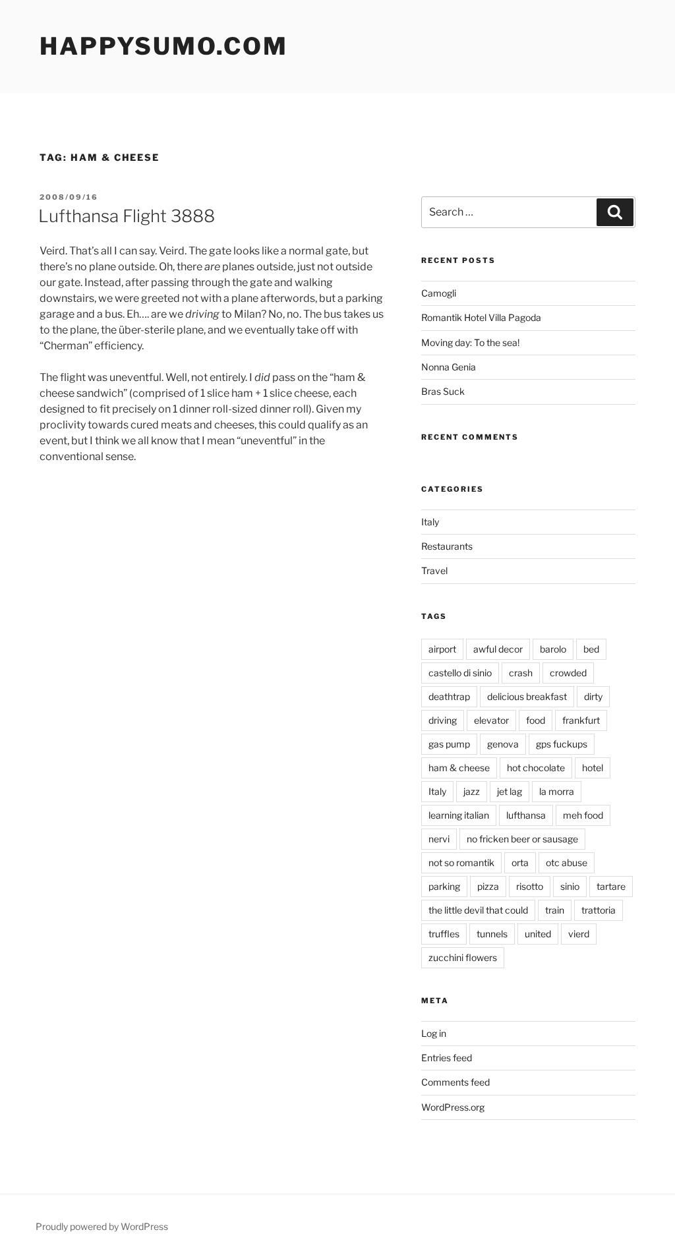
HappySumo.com (163, 46)
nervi (439, 838)
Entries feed (446, 1057)
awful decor (498, 649)
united (538, 933)
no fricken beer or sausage (522, 838)
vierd (578, 933)
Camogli (438, 293)
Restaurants (447, 546)
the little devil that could (478, 910)
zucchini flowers (462, 957)
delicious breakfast (527, 696)
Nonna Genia (448, 366)
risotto (529, 886)
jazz (471, 791)
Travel (434, 570)
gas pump (449, 743)
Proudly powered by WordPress (102, 1226)
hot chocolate (536, 767)
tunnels (492, 933)
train (554, 910)
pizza (488, 886)
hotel (592, 767)
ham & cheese (459, 767)
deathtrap (449, 696)
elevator (491, 720)
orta (520, 862)
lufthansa (526, 815)
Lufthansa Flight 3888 (126, 216)
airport (442, 649)
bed (591, 649)
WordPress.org (452, 1107)
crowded (568, 672)
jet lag (509, 791)
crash (521, 672)
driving (442, 720)
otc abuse (566, 862)
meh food (583, 815)
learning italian (458, 815)
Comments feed (455, 1082)
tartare (611, 886)
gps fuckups (561, 743)
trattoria (598, 910)
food (535, 720)
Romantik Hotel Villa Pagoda (481, 317)
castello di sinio (460, 672)
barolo (553, 649)
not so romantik (461, 862)
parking (444, 886)
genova (503, 743)
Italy (430, 521)
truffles (443, 933)
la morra (556, 791)
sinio (569, 886)
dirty (593, 696)
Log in (433, 1033)
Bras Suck (443, 391)
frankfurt (581, 720)
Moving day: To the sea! (470, 342)
